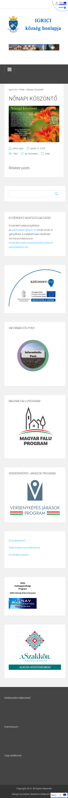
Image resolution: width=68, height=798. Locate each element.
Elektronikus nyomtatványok (24, 547)
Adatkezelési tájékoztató (17, 697)
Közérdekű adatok (19, 554)
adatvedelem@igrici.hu (24, 230)
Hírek (47, 154)
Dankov (26, 794)
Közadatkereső (17, 540)
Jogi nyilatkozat (12, 755)
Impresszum (11, 726)
